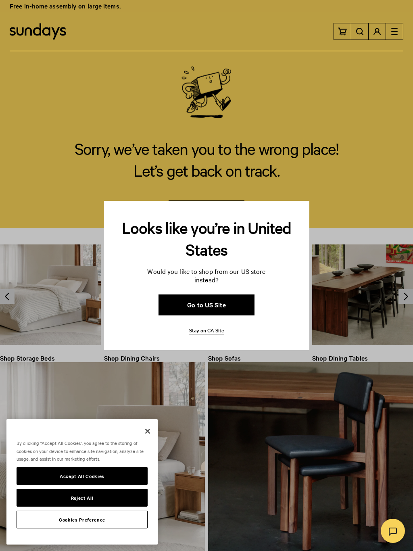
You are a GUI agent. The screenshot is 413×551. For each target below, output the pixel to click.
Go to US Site (206, 304)
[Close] (147, 431)
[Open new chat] (393, 531)
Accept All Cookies (82, 476)
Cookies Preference (82, 519)
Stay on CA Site (206, 330)
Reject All (82, 498)
